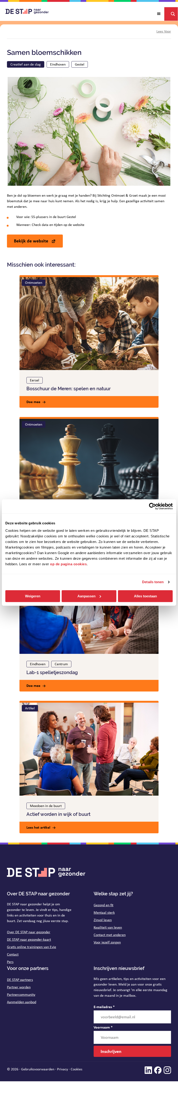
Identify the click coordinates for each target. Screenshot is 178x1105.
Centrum (61, 664)
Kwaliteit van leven (108, 927)
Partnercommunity (21, 994)
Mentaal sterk (104, 912)
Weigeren (32, 596)
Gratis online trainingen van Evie (31, 946)
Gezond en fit (103, 905)
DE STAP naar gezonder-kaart (29, 939)
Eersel (34, 380)
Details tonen (153, 582)
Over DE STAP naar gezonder (28, 932)
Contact (13, 954)
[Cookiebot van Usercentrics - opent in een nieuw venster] (152, 506)
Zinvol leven (103, 919)
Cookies (76, 1069)
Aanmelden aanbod (21, 1001)
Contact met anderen (110, 934)
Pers (10, 961)
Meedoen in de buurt (46, 805)
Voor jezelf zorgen (107, 942)
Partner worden (19, 987)
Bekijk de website (31, 241)
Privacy (62, 1069)
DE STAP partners (20, 979)
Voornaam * (103, 1027)
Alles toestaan (145, 596)
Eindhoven (58, 64)
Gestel (79, 64)
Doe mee (33, 401)
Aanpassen (86, 596)
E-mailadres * (104, 1006)
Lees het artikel (38, 827)
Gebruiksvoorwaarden (37, 1069)
